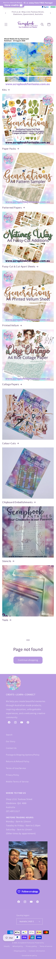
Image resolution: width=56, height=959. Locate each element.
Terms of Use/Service (16, 768)
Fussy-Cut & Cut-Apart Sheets (18, 266)
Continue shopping (28, 660)
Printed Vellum (10, 325)
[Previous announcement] (5, 13)
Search (9, 734)
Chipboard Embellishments (17, 502)
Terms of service (46, 946)
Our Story (10, 741)
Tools (5, 620)
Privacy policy (31, 946)
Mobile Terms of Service (17, 781)
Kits (4, 89)
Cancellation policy (29, 955)
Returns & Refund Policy (17, 761)
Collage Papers (10, 384)
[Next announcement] (50, 13)
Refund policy (18, 946)
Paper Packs (9, 148)
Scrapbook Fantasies (26, 943)
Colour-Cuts (9, 443)
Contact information (37, 951)
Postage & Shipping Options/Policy (22, 754)
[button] (6, 24)
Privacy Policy (12, 775)
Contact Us (11, 748)
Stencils (6, 561)
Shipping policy (20, 951)
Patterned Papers (12, 207)
